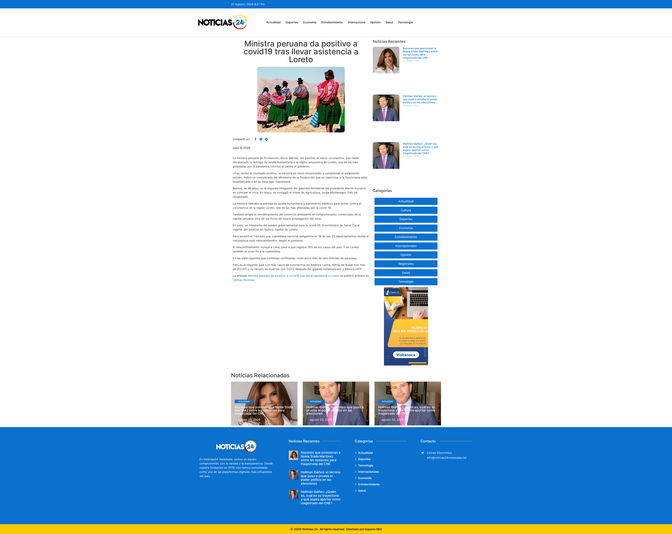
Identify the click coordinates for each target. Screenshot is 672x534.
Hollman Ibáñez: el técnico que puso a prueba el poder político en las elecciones (420, 99)
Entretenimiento (332, 22)
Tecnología (405, 22)
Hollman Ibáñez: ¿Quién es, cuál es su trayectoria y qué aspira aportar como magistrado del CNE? (420, 148)
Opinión (375, 22)
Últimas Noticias (243, 280)
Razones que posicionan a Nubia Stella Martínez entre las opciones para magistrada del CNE (420, 53)
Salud (389, 22)
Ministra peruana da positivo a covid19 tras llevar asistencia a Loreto (293, 275)
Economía (309, 22)
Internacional (356, 22)
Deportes (292, 22)
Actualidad (273, 22)
